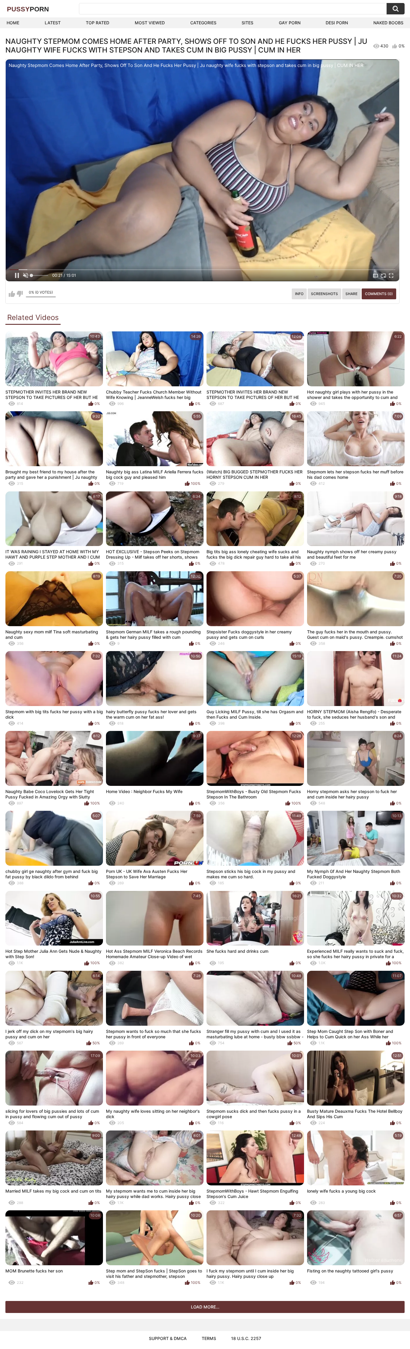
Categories (203, 22)
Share (351, 293)
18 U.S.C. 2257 (246, 1338)
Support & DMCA (168, 1338)
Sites (247, 22)
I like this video (12, 294)
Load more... (205, 1306)
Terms (209, 1338)
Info (299, 293)
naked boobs (388, 22)
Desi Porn (337, 22)
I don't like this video (20, 294)
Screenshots (324, 293)
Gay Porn (289, 22)
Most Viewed (150, 22)
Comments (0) (379, 293)
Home (13, 22)
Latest (53, 22)
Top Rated (97, 22)
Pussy (28, 9)
